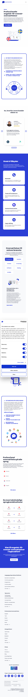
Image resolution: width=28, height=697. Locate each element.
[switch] (24, 348)
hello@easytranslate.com (20, 689)
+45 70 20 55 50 (13, 689)
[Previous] (2, 131)
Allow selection (14, 370)
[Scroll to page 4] (14, 148)
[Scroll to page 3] (13, 148)
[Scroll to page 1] (11, 148)
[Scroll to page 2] (12, 148)
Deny (14, 374)
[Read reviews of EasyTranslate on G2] (14, 668)
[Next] (26, 131)
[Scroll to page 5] (16, 148)
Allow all (14, 366)
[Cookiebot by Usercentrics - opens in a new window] (20, 322)
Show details (20, 362)
